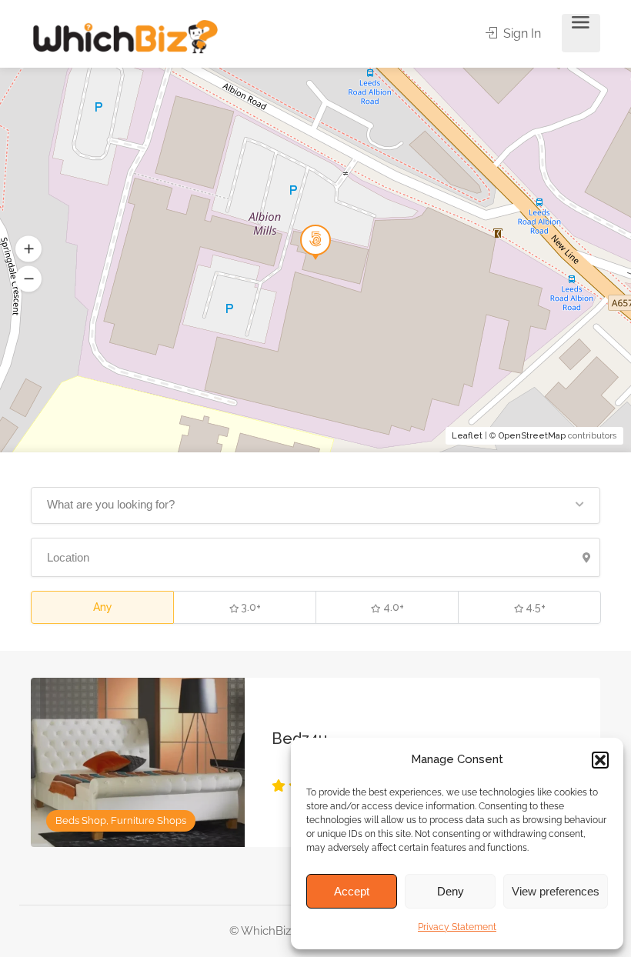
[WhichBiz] (125, 35)
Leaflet (467, 436)
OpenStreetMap (532, 436)
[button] (600, 760)
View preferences (555, 891)
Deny (450, 891)
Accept (351, 891)
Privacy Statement (457, 927)
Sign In (520, 33)
